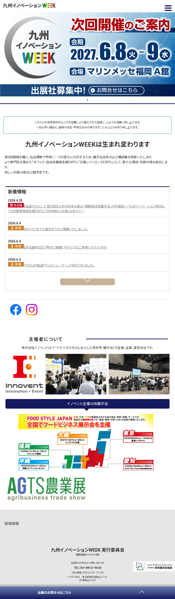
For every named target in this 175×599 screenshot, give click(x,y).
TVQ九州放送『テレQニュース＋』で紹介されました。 (59, 265)
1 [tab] (87, 100)
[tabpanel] (87, 54)
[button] (168, 8)
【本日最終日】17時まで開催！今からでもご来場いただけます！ (66, 247)
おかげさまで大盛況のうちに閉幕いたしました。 (56, 229)
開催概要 (12, 523)
